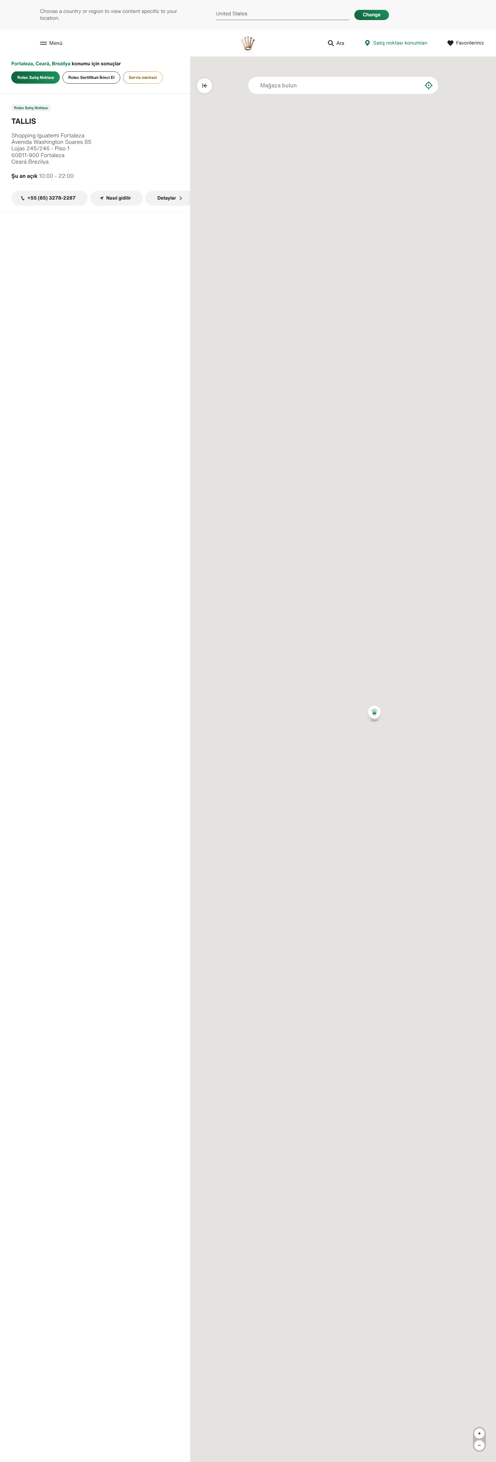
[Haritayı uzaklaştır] (479, 1445)
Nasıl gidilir (118, 198)
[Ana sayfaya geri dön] (248, 43)
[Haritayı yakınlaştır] (479, 1433)
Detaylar (166, 198)
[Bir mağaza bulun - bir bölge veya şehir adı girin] (411, 85)
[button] (374, 713)
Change (371, 14)
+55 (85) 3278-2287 (52, 198)
